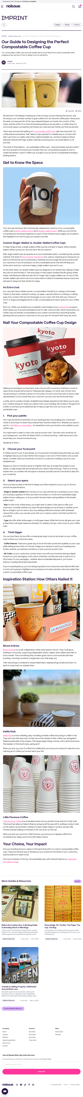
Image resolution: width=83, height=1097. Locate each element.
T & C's (65, 1084)
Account (32, 1028)
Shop (57, 1028)
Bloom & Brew (9, 650)
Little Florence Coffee (12, 821)
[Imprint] (14, 18)
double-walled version (47, 231)
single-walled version (24, 231)
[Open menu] (2, 6)
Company (5, 1028)
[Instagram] (17, 1085)
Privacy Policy (46, 1059)
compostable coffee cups (44, 131)
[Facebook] (21, 1085)
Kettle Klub (7, 736)
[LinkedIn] (33, 1085)
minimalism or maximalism (20, 425)
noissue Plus (64, 307)
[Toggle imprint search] (4, 24)
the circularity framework (32, 257)
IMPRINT (4, 36)
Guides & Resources (14, 36)
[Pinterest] (29, 1085)
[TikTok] (25, 1085)
